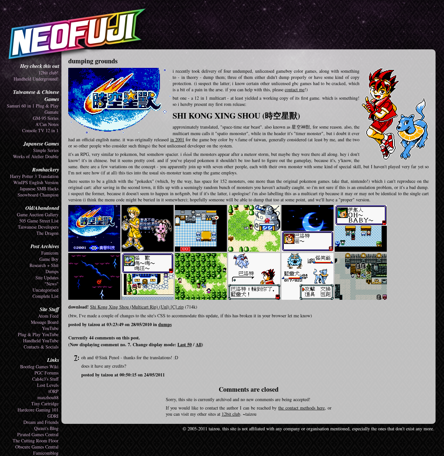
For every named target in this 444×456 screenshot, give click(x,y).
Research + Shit (44, 265)
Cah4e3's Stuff (45, 379)
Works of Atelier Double (36, 156)
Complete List (46, 296)
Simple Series (46, 150)
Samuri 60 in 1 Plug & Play (33, 106)
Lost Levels (48, 385)
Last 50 (184, 344)
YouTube (50, 328)
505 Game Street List (39, 221)
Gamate (52, 112)
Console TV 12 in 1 (40, 130)
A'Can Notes (47, 124)
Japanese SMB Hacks (39, 188)
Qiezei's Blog (46, 428)
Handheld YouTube (41, 340)
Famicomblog (46, 453)
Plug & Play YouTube (38, 334)
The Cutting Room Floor (36, 440)
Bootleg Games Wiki (39, 366)
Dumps (52, 271)
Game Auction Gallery (38, 214)
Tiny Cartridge (45, 403)
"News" (52, 284)
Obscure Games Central (37, 447)
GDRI (53, 416)
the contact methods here (301, 408)
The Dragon (47, 233)
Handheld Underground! (36, 79)
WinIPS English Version (36, 182)
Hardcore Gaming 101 (38, 410)
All (199, 344)
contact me (295, 89)
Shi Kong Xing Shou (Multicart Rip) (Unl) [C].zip (137, 307)
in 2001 (177, 139)
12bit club (231, 414)
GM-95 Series (46, 118)
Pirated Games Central (38, 434)
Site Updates (47, 277)
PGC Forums (46, 373)
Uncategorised (46, 290)
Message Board (45, 322)
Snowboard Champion (38, 195)
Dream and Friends (41, 422)
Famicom (50, 253)
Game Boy (49, 259)
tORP (53, 391)
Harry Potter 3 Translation (34, 176)
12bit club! (48, 73)
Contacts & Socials (41, 347)
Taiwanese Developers (38, 227)
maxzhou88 (48, 397)
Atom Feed (48, 316)
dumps (165, 324)
